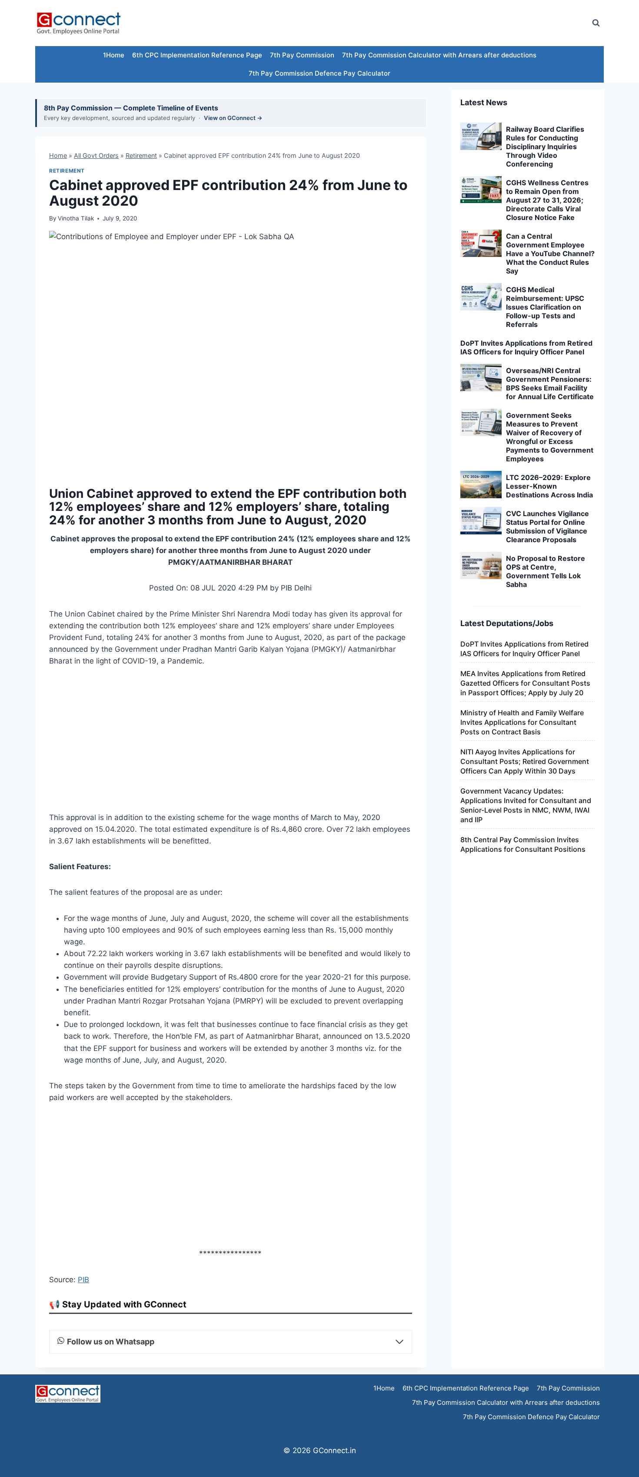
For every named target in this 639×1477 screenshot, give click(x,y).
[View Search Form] (596, 23)
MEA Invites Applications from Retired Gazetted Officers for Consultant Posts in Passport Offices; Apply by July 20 (525, 683)
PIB (83, 1279)
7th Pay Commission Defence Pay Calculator (319, 73)
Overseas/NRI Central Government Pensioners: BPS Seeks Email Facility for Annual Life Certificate (550, 383)
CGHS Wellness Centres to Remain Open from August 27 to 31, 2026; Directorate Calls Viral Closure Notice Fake (547, 200)
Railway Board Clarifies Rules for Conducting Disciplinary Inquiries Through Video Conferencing (545, 146)
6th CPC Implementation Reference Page (197, 55)
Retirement (141, 155)
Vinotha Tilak (76, 218)
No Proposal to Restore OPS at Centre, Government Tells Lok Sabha (545, 571)
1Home (113, 55)
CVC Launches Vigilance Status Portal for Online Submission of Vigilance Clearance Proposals (547, 526)
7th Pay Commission (302, 55)
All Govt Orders (96, 155)
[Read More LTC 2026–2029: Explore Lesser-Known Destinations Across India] (481, 485)
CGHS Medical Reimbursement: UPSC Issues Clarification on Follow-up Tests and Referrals (545, 307)
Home (58, 155)
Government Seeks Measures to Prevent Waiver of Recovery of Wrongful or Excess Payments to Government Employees (549, 437)
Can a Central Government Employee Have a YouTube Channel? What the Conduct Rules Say (550, 253)
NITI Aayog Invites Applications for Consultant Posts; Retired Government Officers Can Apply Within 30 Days (524, 761)
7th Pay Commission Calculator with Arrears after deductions (439, 55)
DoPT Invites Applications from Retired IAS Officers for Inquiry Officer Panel (526, 347)
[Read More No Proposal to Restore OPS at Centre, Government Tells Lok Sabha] (481, 566)
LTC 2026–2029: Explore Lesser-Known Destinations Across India (549, 486)
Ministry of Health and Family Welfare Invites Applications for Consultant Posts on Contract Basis (522, 722)
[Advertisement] (425, 23)
